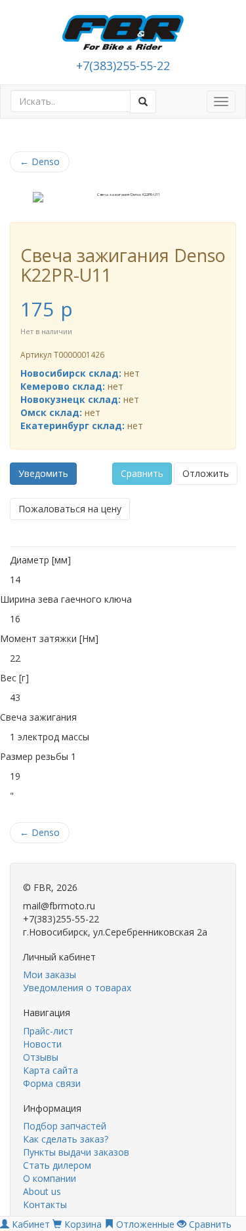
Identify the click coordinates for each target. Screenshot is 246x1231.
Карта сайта (50, 1070)
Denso (40, 161)
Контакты (45, 1204)
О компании (49, 1178)
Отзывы (40, 1057)
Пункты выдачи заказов (76, 1152)
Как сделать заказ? (65, 1139)
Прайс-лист (48, 1031)
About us (42, 1191)
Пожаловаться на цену (69, 508)
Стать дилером (57, 1165)
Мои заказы (49, 974)
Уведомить (43, 473)
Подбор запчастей (64, 1126)
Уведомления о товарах (77, 987)
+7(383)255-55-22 (123, 65)
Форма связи (52, 1083)
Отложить (205, 473)
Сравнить (142, 473)
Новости (42, 1044)
